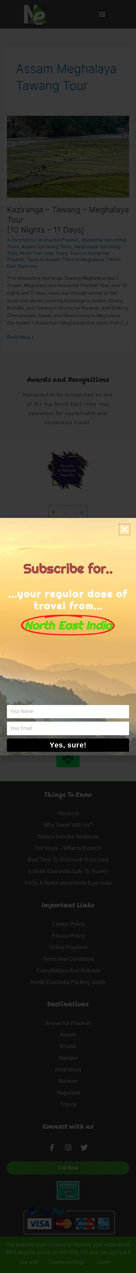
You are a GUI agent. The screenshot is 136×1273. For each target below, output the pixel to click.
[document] (68, 636)
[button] (124, 529)
